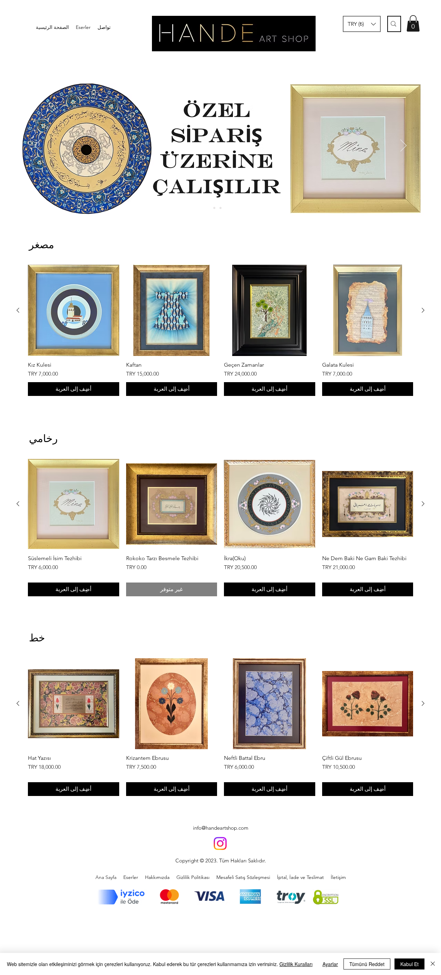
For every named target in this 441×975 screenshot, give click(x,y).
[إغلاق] (433, 963)
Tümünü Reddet (366, 964)
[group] (220, 330)
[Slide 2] (220, 208)
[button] (362, 24)
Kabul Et (409, 964)
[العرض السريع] (367, 310)
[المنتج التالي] (18, 310)
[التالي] (403, 146)
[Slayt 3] (227, 208)
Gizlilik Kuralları (295, 964)
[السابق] (37, 146)
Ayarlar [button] (330, 964)
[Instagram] (220, 843)
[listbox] (362, 24)
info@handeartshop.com (220, 828)
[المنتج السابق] (423, 310)
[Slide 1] (214, 208)
